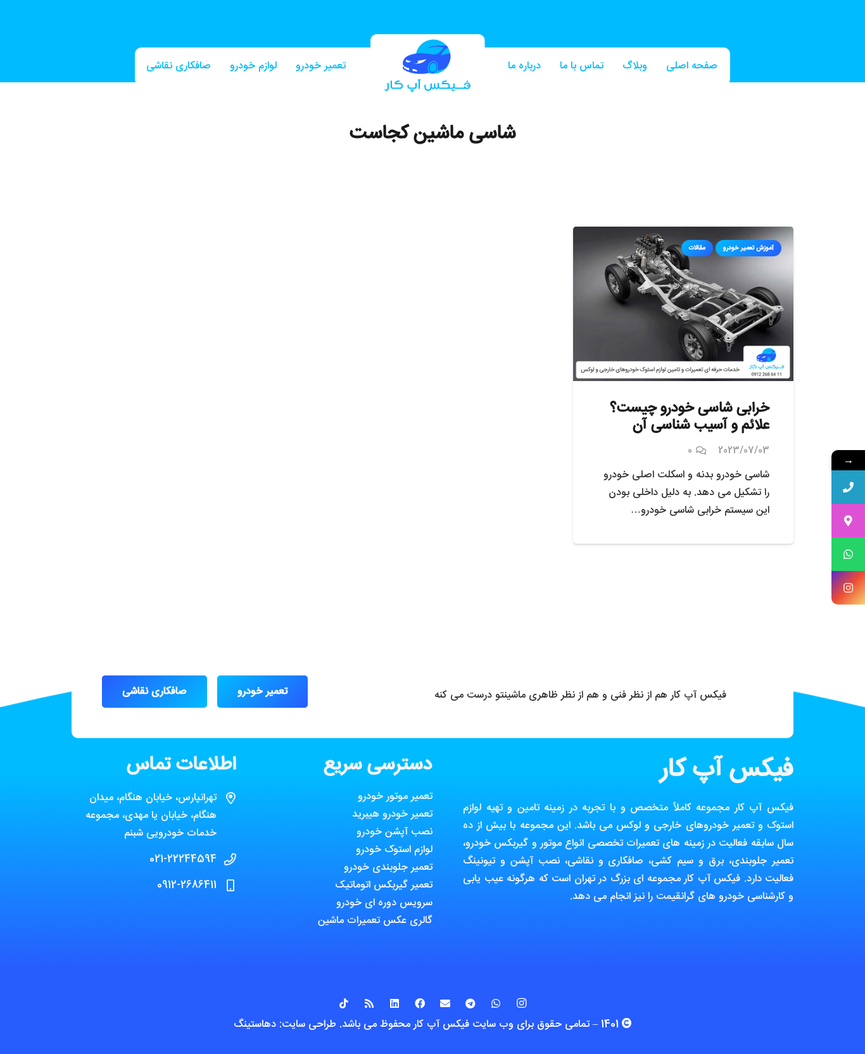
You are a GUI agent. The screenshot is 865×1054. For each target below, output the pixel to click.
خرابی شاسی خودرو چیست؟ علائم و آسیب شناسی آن (689, 417)
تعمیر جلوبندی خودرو (388, 867)
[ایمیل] (445, 1003)
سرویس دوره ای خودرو (384, 903)
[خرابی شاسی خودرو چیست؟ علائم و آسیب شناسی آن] (683, 235)
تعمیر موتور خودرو (395, 796)
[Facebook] (419, 1003)
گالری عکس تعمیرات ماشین (375, 920)
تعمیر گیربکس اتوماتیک (383, 885)
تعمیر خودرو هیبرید (392, 814)
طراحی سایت (309, 1024)
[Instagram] (521, 1003)
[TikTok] (344, 1003)
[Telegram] (470, 1003)
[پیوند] (427, 66)
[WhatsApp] (495, 1003)
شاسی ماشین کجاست (433, 133)
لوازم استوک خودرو (394, 849)
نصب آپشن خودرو (394, 832)
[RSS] (369, 1003)
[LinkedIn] (394, 1003)
